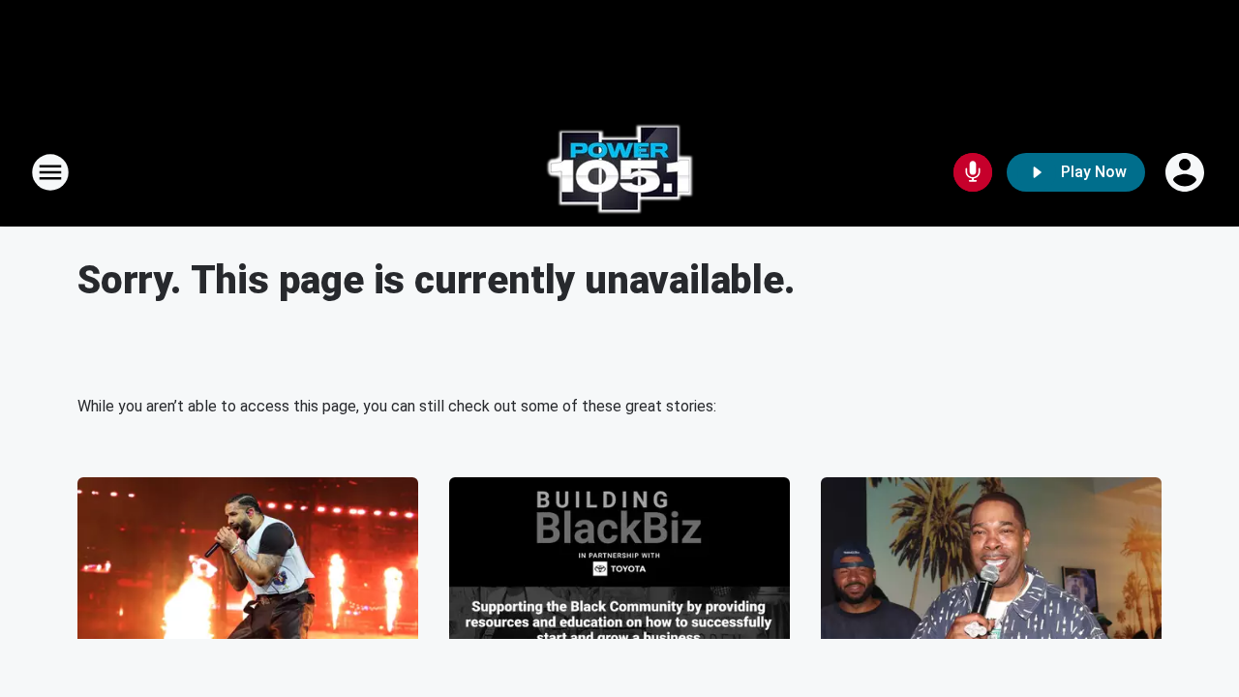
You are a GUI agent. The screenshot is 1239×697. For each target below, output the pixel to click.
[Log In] (1186, 172)
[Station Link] (619, 172)
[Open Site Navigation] (50, 172)
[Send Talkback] (972, 172)
